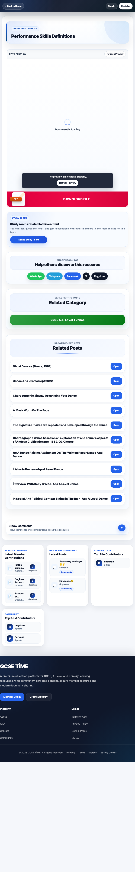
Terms (81, 752)
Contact (4, 730)
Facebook (72, 276)
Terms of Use (79, 716)
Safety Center (108, 752)
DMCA (75, 737)
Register (125, 6)
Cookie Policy (79, 730)
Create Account (39, 696)
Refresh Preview (115, 54)
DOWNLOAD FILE (76, 199)
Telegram (54, 276)
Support (92, 752)
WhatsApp (36, 276)
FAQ (2, 723)
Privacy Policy (80, 723)
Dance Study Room (28, 239)
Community (66, 572)
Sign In (111, 6)
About (3, 716)
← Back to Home (13, 6)
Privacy (70, 752)
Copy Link (99, 276)
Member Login (12, 696)
